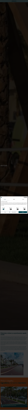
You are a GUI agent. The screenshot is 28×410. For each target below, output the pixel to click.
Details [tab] (14, 199)
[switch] (11, 209)
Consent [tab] (5, 199)
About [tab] (23, 199)
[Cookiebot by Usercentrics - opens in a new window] (24, 197)
